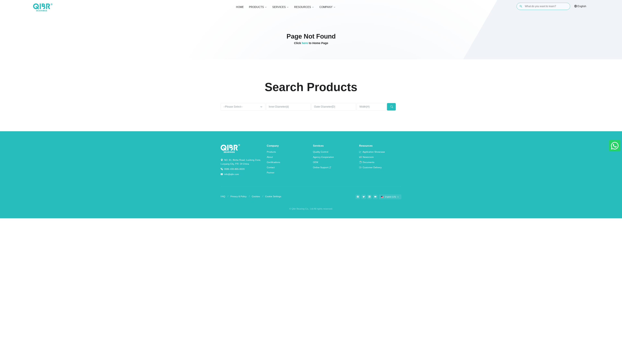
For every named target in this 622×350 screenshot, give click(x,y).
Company (273, 145)
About (270, 157)
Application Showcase (373, 152)
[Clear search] (565, 6)
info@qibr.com (231, 174)
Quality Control (320, 152)
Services (318, 145)
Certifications (273, 162)
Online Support (320, 167)
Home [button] (240, 7)
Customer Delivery (372, 167)
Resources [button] (302, 7)
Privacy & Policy (238, 196)
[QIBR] (42, 7)
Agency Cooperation (323, 157)
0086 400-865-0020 (234, 169)
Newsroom (368, 157)
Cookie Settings (273, 196)
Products (271, 152)
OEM (315, 162)
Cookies (256, 196)
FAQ (223, 196)
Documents (368, 162)
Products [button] (256, 7)
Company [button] (326, 7)
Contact (271, 167)
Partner (270, 172)
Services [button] (279, 7)
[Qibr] (230, 148)
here (305, 43)
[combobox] (243, 106)
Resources (366, 145)
